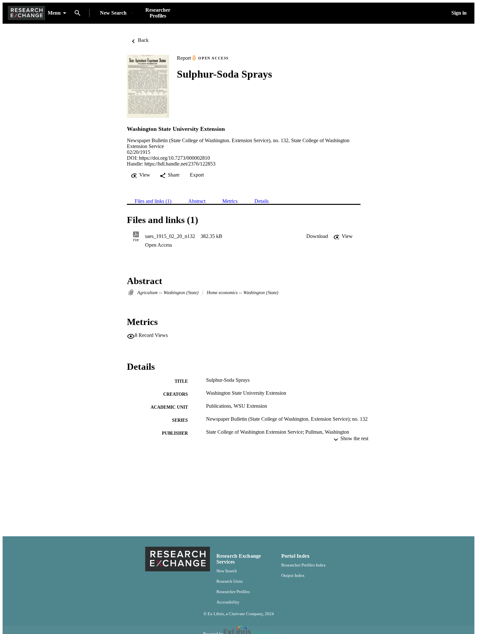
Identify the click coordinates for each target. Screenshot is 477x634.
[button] (317, 236)
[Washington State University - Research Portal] (26, 13)
